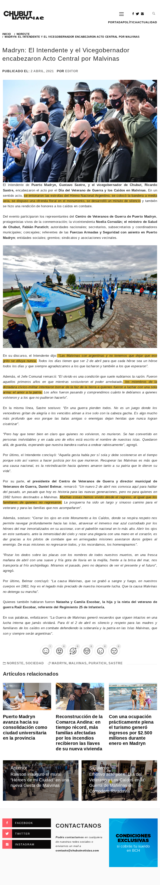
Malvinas (78, 663)
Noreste (15, 663)
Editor (71, 71)
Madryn (59, 663)
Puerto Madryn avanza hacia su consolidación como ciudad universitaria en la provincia (25, 727)
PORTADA (115, 22)
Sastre (115, 663)
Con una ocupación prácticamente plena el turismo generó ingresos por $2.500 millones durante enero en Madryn (131, 730)
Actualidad (147, 22)
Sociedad (35, 663)
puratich (98, 663)
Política (130, 22)
